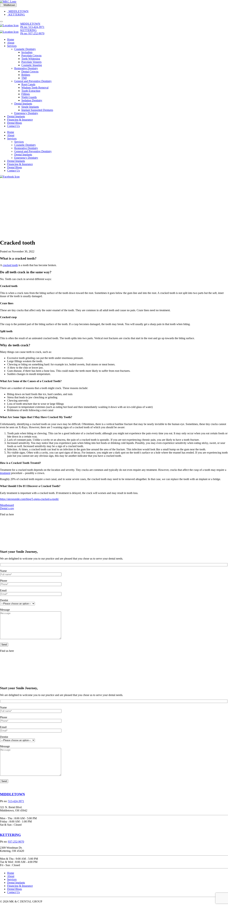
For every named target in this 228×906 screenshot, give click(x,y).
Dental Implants (23, 103)
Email (3, 590)
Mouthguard (7, 505)
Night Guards (29, 97)
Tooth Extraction (30, 90)
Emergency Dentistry (26, 113)
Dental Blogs (14, 122)
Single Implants (30, 106)
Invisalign (26, 52)
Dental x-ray (7, 508)
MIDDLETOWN (17, 11)
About (10, 42)
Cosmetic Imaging (31, 65)
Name (3, 570)
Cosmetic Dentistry (25, 49)
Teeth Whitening (30, 58)
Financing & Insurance (20, 119)
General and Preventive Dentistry (33, 81)
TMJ (24, 77)
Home (10, 39)
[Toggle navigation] (1, 21)
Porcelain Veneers (31, 61)
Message (5, 609)
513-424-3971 (16, 801)
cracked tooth (10, 265)
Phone (3, 580)
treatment (5, 473)
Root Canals (28, 84)
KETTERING (16, 14)
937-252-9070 (16, 841)
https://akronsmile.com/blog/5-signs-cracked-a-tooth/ (29, 499)
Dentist (4, 600)
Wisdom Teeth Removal (34, 87)
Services (12, 45)
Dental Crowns (29, 71)
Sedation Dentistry (31, 100)
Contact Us (13, 126)
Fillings (25, 93)
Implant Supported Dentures (37, 110)
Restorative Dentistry (26, 68)
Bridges (25, 74)
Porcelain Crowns (31, 55)
